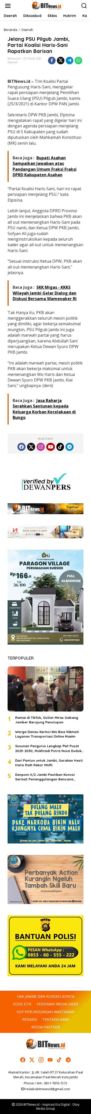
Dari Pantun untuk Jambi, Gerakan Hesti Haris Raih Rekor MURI (49, 762)
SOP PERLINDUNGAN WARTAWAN (46, 1011)
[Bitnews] (46, 5)
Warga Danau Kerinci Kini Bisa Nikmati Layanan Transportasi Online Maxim (47, 734)
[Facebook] (21, 447)
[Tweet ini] (60, 60)
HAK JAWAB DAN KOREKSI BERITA (45, 996)
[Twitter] (31, 447)
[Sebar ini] (52, 60)
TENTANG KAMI (55, 1019)
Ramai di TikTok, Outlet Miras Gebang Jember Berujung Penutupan (46, 720)
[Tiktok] (60, 447)
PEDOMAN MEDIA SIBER (57, 1004)
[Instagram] (41, 447)
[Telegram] (69, 447)
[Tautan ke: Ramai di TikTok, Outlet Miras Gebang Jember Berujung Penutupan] (45, 689)
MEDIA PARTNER (45, 1027)
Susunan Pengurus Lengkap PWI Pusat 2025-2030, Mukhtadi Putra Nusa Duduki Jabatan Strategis (48, 748)
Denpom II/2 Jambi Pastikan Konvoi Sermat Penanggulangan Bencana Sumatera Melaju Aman (45, 777)
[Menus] (8, 6)
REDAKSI (29, 1019)
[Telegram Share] (69, 60)
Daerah (13, 62)
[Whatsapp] (78, 60)
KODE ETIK (22, 1004)
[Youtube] (50, 447)
